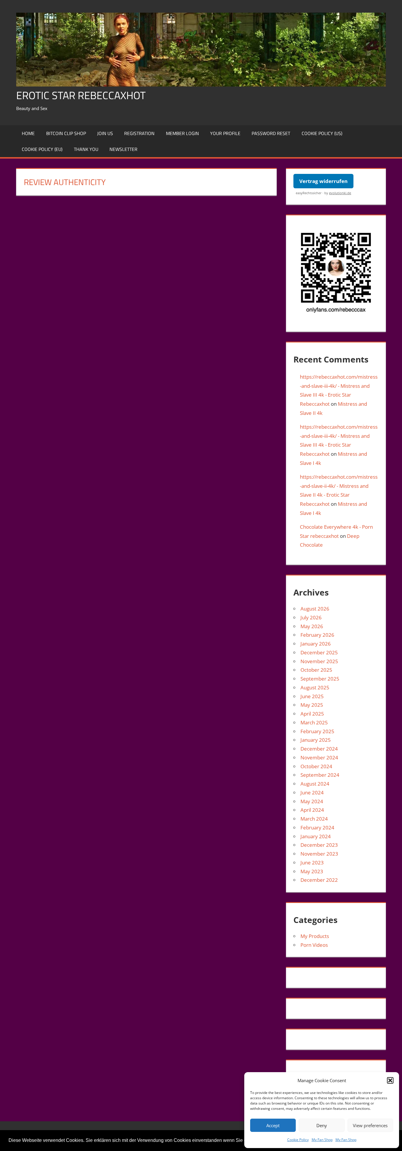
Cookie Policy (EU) (42, 149)
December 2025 (319, 652)
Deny (321, 1125)
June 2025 (312, 696)
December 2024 (319, 748)
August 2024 (314, 783)
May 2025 (311, 704)
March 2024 (314, 818)
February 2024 (317, 827)
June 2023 (312, 862)
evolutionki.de (340, 193)
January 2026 (315, 643)
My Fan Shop (322, 1139)
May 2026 (311, 626)
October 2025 (316, 669)
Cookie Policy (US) (322, 133)
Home (28, 133)
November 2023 (319, 853)
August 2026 (314, 608)
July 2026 (311, 617)
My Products (314, 936)
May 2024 (311, 801)
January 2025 (315, 739)
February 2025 (317, 731)
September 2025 (319, 678)
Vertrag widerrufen (323, 181)
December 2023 (319, 844)
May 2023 (311, 871)
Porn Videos (314, 945)
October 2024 (316, 766)
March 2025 (314, 722)
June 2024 (312, 792)
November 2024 (319, 757)
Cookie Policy (298, 1139)
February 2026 (317, 634)
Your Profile (225, 133)
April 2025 (312, 713)
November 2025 (319, 661)
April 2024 (312, 809)
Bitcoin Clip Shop (66, 133)
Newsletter (123, 149)
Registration (139, 133)
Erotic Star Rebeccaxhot (81, 95)
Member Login (182, 133)
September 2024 (319, 774)
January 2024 (315, 836)
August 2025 (314, 687)
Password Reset (271, 133)
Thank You (86, 149)
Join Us (105, 133)
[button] (390, 1080)
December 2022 (319, 879)
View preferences (370, 1125)
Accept (273, 1125)
